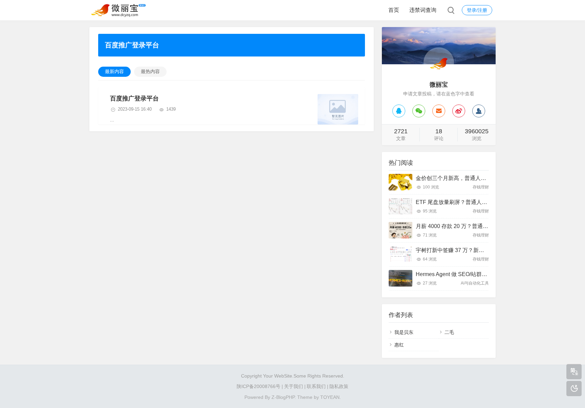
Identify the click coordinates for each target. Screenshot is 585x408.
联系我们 (316, 386)
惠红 (399, 344)
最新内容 (114, 71)
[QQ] (398, 111)
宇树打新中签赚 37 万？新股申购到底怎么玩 (469, 250)
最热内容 (150, 71)
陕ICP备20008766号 (258, 386)
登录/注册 (477, 10)
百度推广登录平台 (134, 98)
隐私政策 (338, 386)
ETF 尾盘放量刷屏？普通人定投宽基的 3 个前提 (473, 202)
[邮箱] (438, 111)
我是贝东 (403, 332)
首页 (393, 10)
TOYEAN (330, 397)
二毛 (449, 332)
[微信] (418, 111)
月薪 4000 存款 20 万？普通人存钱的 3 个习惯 (471, 226)
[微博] (458, 111)
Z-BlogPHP (283, 397)
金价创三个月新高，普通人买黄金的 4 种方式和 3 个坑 (481, 178)
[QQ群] (478, 111)
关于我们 (293, 386)
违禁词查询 (422, 10)
